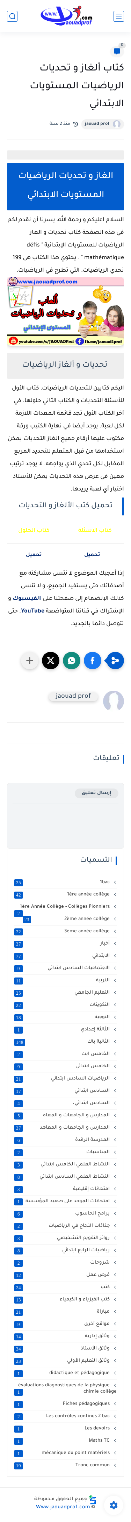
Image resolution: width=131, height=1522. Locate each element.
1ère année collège (63, 895)
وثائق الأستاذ (63, 1349)
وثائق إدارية (63, 1336)
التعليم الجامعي (63, 993)
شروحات (64, 1263)
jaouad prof (97, 124)
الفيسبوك (27, 599)
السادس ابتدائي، (64, 1103)
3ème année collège (63, 931)
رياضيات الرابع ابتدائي (64, 1250)
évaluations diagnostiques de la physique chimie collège (67, 1389)
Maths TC (64, 1441)
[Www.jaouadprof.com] (65, 16)
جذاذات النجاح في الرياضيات (64, 1226)
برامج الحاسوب (64, 1214)
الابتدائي (63, 956)
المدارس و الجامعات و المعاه (64, 1115)
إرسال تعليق (96, 793)
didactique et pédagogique (64, 1373)
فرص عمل (63, 1275)
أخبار (63, 944)
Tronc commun (63, 1465)
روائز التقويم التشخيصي (64, 1238)
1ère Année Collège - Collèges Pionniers (64, 907)
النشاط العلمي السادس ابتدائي (64, 1177)
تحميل (34, 555)
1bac (63, 882)
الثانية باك (63, 1042)
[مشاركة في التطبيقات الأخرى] (29, 660)
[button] (92, 660)
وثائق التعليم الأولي (63, 1361)
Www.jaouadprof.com (63, 1507)
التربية (63, 980)
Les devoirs (64, 1429)
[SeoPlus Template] (92, 1499)
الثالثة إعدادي (64, 1030)
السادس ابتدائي (63, 1091)
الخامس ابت (64, 1054)
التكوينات (63, 1005)
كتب (63, 1287)
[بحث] (12, 16)
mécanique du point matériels (64, 1453)
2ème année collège (67, 919)
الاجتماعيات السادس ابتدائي (64, 968)
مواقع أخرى (64, 1324)
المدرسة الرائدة (64, 1140)
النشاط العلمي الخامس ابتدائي (64, 1165)
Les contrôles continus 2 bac (64, 1416)
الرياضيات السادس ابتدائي (63, 1079)
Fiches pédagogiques (64, 1404)
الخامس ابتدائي (64, 1066)
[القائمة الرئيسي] (119, 16)
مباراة (63, 1312)
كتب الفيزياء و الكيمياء (63, 1300)
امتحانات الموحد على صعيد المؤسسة (64, 1201)
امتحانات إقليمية (64, 1189)
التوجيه (63, 1017)
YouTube (32, 611)
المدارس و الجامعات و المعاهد (63, 1128)
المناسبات (64, 1152)
